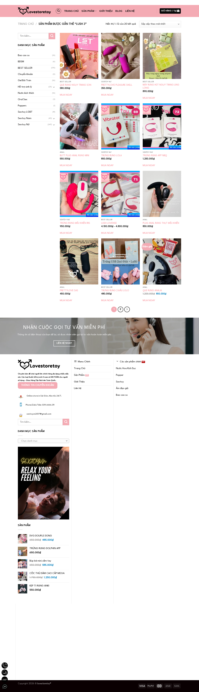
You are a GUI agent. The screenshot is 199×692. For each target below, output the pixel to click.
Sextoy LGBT (25, 112)
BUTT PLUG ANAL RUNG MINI (74, 155)
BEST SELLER (25, 68)
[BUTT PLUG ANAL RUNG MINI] (79, 126)
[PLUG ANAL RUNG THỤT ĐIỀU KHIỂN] (162, 194)
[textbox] (42, 441)
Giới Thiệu (106, 11)
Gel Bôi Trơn (24, 80)
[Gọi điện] (5, 665)
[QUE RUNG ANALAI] (162, 261)
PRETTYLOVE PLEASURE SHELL (116, 85)
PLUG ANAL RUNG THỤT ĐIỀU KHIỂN (161, 223)
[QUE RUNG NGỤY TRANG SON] (79, 56)
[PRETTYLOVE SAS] (79, 261)
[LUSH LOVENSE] (120, 194)
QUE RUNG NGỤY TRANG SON (75, 85)
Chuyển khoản (25, 74)
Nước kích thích (26, 93)
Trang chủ (71, 11)
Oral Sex (22, 99)
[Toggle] (54, 87)
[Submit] (52, 36)
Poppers (22, 105)
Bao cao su (24, 55)
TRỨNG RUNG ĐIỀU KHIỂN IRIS (75, 223)
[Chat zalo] (5, 679)
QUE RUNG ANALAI (152, 290)
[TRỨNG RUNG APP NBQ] (162, 126)
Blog (118, 11)
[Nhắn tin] (5, 672)
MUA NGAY (66, 95)
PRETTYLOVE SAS (69, 290)
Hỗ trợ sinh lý (25, 87)
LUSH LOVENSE (109, 223)
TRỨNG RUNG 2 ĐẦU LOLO (115, 290)
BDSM (21, 61)
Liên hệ (130, 11)
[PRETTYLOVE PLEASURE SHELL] (120, 56)
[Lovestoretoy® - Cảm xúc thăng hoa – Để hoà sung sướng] (34, 11)
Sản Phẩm (87, 11)
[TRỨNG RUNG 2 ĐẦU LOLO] (120, 261)
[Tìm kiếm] (58, 11)
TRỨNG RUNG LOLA (111, 155)
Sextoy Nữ (24, 124)
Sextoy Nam (24, 118)
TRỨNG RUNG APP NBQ (155, 155)
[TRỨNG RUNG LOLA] (120, 126)
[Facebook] (5, 686)
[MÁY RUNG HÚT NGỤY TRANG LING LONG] (162, 56)
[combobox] (43, 441)
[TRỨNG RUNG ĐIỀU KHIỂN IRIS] (79, 194)
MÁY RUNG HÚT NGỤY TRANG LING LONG (161, 86)
